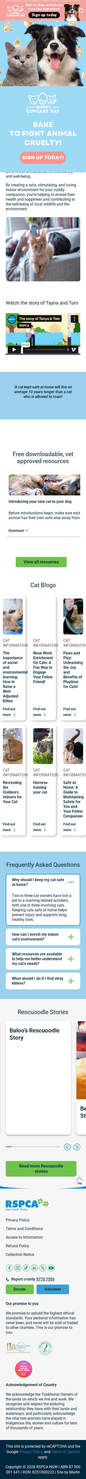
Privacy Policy (31, 1452)
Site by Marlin (68, 1472)
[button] (67, 1147)
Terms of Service (65, 1452)
